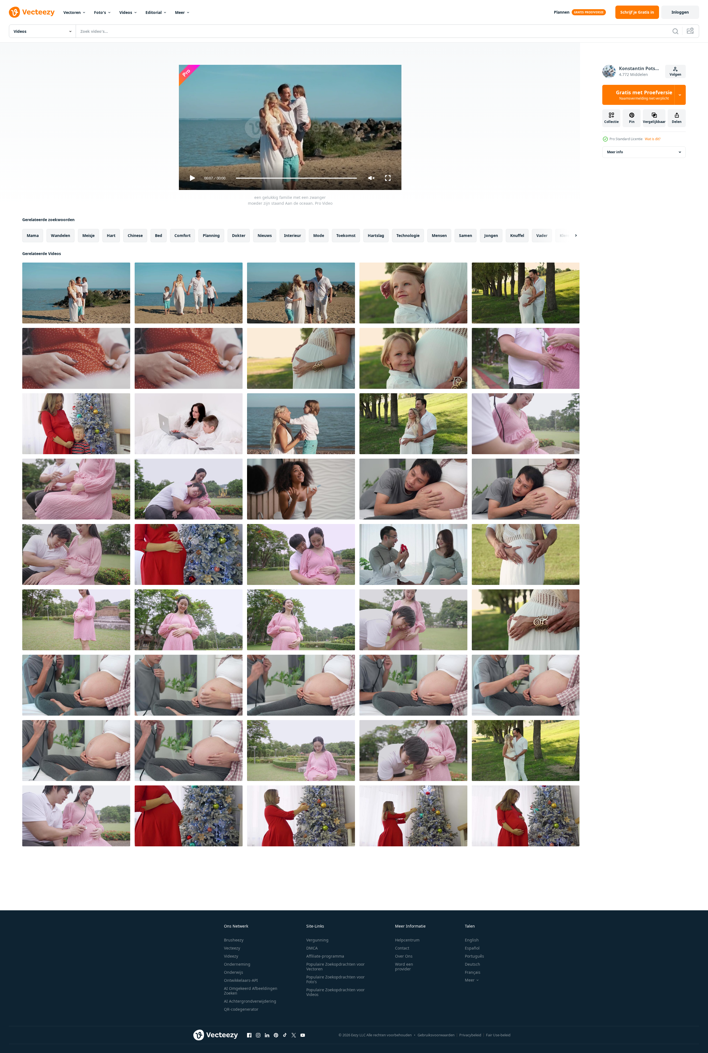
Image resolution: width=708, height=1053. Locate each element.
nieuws (265, 235)
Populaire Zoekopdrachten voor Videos (335, 992)
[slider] (296, 178)
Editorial (153, 12)
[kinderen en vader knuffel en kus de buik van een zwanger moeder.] (525, 293)
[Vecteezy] (32, 12)
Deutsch (472, 964)
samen (465, 235)
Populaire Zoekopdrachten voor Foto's (335, 979)
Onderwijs (233, 972)
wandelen (60, 235)
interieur (292, 235)
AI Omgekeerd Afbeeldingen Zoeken (250, 991)
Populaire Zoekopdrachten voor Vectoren (335, 966)
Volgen (675, 74)
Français (472, 972)
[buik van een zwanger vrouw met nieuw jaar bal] (189, 554)
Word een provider (404, 966)
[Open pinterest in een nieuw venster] (276, 1035)
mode (318, 235)
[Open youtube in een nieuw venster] (302, 1035)
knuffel (517, 235)
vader (541, 235)
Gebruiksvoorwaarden (436, 1034)
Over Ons (404, 956)
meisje (88, 235)
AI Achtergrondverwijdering (250, 1001)
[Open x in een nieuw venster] (294, 1035)
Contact (402, 948)
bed (158, 235)
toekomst (346, 235)
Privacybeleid (470, 1034)
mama (33, 235)
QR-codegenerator (241, 1009)
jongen (491, 235)
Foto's (100, 12)
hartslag (376, 235)
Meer (180, 12)
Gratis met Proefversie (644, 95)
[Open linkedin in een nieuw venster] (267, 1035)
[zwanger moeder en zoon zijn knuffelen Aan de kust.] (301, 423)
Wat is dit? (652, 139)
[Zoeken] (675, 31)
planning (211, 235)
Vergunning (317, 940)
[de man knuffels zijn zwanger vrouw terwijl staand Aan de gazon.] (413, 423)
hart (111, 235)
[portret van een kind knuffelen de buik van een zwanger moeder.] (413, 293)
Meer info (615, 152)
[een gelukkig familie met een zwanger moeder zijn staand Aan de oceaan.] (76, 293)
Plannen (561, 12)
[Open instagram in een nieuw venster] (258, 1035)
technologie (408, 235)
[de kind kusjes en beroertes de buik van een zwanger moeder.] (301, 358)
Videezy (231, 956)
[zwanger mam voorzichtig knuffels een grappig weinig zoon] (76, 423)
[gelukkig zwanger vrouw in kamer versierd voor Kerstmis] (301, 815)
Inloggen (680, 12)
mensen (439, 235)
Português (474, 956)
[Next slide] (571, 235)
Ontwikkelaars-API (241, 980)
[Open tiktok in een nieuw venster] (285, 1035)
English (472, 940)
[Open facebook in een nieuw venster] (249, 1035)
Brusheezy (233, 940)
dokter (238, 235)
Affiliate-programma (325, 956)
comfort (182, 235)
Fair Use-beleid (498, 1034)
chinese (135, 235)
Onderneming (237, 964)
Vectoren (72, 12)
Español (472, 948)
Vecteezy (232, 948)
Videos (125, 12)
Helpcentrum (407, 940)
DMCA (312, 948)
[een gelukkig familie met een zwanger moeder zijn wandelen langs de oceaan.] (189, 293)
